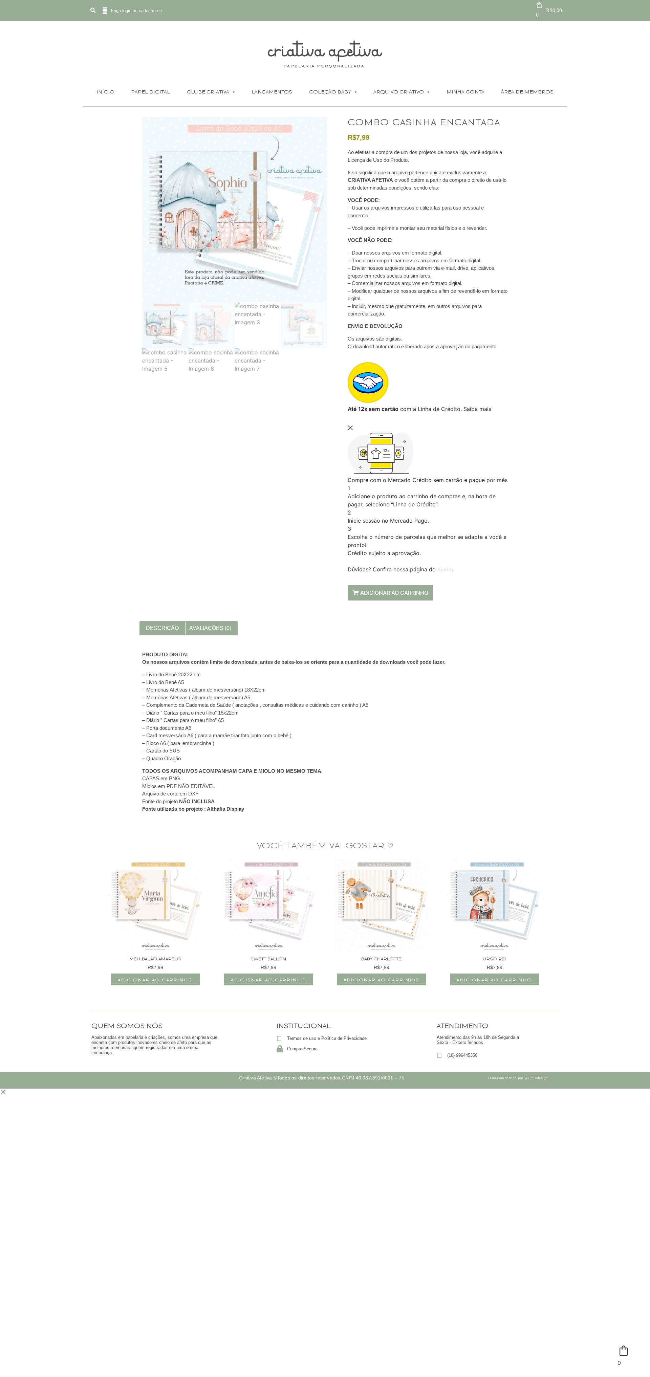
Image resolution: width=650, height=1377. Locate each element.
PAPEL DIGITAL (150, 91)
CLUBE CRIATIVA (208, 91)
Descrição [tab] (162, 628)
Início (105, 91)
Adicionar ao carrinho (393, 592)
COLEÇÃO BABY (330, 91)
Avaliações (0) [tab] (210, 628)
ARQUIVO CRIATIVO (398, 91)
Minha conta (465, 91)
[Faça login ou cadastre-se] (105, 10)
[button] (93, 10)
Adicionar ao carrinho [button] (155, 979)
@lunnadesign (536, 1078)
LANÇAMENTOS (272, 91)
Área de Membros (527, 91)
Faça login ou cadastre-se (136, 10)
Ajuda (444, 569)
